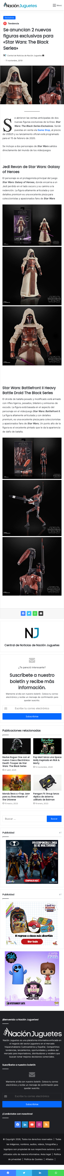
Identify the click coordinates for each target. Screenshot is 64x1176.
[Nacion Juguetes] (20, 5)
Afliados (49, 1159)
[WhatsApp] (35, 613)
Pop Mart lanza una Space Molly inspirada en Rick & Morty (47, 760)
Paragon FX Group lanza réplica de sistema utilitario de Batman (46, 796)
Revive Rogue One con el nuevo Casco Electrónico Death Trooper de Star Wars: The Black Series (16, 762)
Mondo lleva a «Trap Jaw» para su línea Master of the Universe (16, 796)
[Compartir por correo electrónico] (41, 613)
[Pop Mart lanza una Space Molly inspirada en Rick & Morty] (47, 746)
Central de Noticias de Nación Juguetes (24, 55)
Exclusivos (9, 17)
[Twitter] (29, 613)
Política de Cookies (33, 1159)
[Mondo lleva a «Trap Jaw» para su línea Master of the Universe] (16, 783)
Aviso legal (46, 1154)
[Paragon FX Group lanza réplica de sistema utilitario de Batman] (47, 783)
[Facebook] (23, 613)
